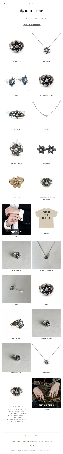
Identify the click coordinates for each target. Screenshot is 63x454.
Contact (44, 18)
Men (16, 236)
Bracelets (16, 129)
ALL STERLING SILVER (46, 95)
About (35, 18)
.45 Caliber (46, 61)
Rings (46, 304)
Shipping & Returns (37, 441)
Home (17, 18)
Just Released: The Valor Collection (46, 198)
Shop (26, 18)
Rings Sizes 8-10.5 (16, 372)
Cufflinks (46, 163)
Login (29, 3)
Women (46, 409)
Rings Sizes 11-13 (16, 338)
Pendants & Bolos (46, 270)
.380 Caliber (16, 61)
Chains (46, 129)
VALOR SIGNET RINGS (16, 407)
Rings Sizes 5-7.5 (46, 338)
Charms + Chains (16, 163)
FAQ (29, 441)
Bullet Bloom (17, 450)
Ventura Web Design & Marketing (44, 450)
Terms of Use (48, 441)
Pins (16, 304)
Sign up (33, 3)
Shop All (13, 441)
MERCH (46, 233)
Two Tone (46, 372)
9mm (16, 95)
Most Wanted (16, 270)
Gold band (16, 198)
